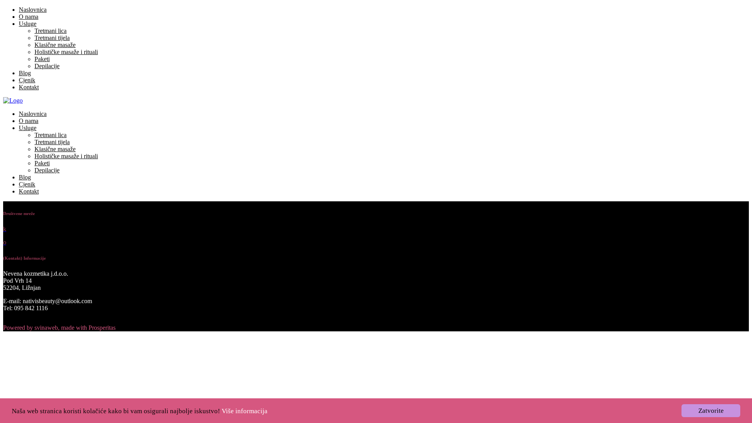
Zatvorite (711, 410)
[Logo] (13, 100)
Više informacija (245, 411)
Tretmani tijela (52, 37)
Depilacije (47, 66)
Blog (25, 73)
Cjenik (27, 80)
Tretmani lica (50, 30)
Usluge (27, 23)
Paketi (42, 59)
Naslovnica (33, 9)
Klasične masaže (55, 45)
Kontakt (29, 87)
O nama (28, 16)
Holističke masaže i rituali (66, 52)
